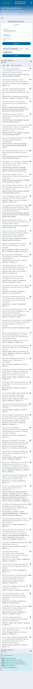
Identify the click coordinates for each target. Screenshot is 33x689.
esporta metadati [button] (16, 65)
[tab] (4, 65)
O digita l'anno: (7, 52)
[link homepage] (5, 3)
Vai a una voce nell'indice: (10, 49)
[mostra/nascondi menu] (31, 2)
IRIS (2, 18)
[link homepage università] (20, 3)
